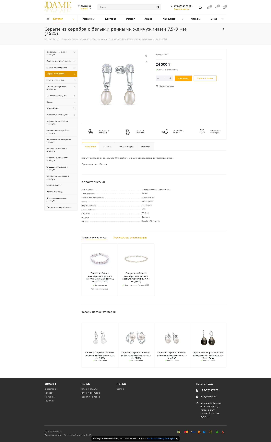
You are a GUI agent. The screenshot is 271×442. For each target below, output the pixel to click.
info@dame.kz (208, 396)
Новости (48, 392)
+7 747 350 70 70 (182, 6)
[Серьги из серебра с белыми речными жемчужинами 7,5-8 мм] (118, 57)
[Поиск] (158, 7)
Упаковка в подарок (104, 131)
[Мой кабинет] (200, 7)
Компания (50, 383)
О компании (50, 389)
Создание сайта (52, 435)
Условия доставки (90, 392)
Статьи (120, 389)
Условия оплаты (89, 389)
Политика (49, 400)
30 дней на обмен (178, 131)
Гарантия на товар (90, 396)
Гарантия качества (140, 131)
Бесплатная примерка (215, 131)
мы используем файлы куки (161, 438)
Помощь (85, 383)
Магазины (49, 396)
